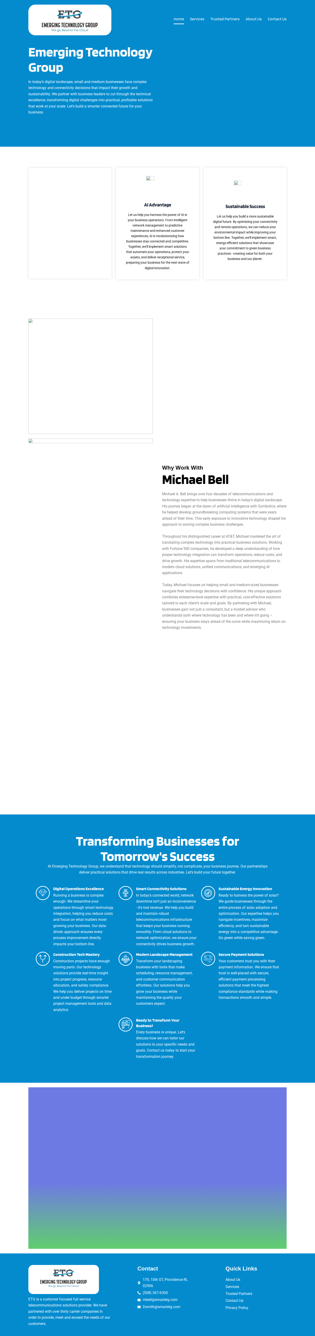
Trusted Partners (225, 18)
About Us (254, 18)
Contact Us (277, 18)
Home (179, 18)
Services (197, 18)
